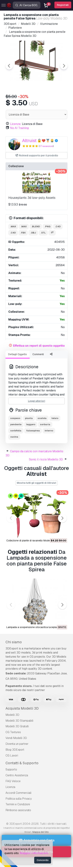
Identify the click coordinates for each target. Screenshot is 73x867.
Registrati (63, 5)
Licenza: (15, 124)
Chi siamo (13, 642)
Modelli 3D (12, 715)
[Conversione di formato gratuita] (52, 232)
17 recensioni (46, 146)
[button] (62, 518)
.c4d (58, 226)
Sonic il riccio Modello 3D (46, 459)
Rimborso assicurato (18, 810)
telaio (54, 418)
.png (47, 226)
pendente (15, 424)
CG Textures (13, 732)
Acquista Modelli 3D (22, 708)
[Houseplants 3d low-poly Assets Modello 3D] (36, 182)
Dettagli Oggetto (17, 354)
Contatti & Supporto (21, 763)
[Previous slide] (9, 66)
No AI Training (19, 128)
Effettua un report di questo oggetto (39, 346)
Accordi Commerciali (18, 793)
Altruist (29, 140)
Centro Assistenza (16, 775)
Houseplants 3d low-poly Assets (31, 198)
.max (13, 226)
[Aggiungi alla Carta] (55, 533)
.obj (33, 232)
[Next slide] (64, 66)
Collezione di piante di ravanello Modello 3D (31, 540)
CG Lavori (11, 755)
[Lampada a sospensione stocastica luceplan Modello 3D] (36, 602)
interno (49, 430)
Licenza (10, 787)
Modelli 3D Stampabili (19, 720)
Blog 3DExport (14, 750)
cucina (14, 436)
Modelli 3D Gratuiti (17, 726)
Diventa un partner (17, 744)
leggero (30, 424)
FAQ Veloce (13, 781)
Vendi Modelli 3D (16, 738)
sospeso (15, 418)
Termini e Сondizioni (17, 804)
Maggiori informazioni (34, 853)
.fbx (23, 232)
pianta (29, 418)
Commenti (38, 354)
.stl (43, 232)
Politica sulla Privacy (18, 798)
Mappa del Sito (40, 832)
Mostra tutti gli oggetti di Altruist (36, 482)
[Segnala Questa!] (62, 533)
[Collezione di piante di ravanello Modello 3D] (36, 515)
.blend (36, 226)
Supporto (11, 769)
